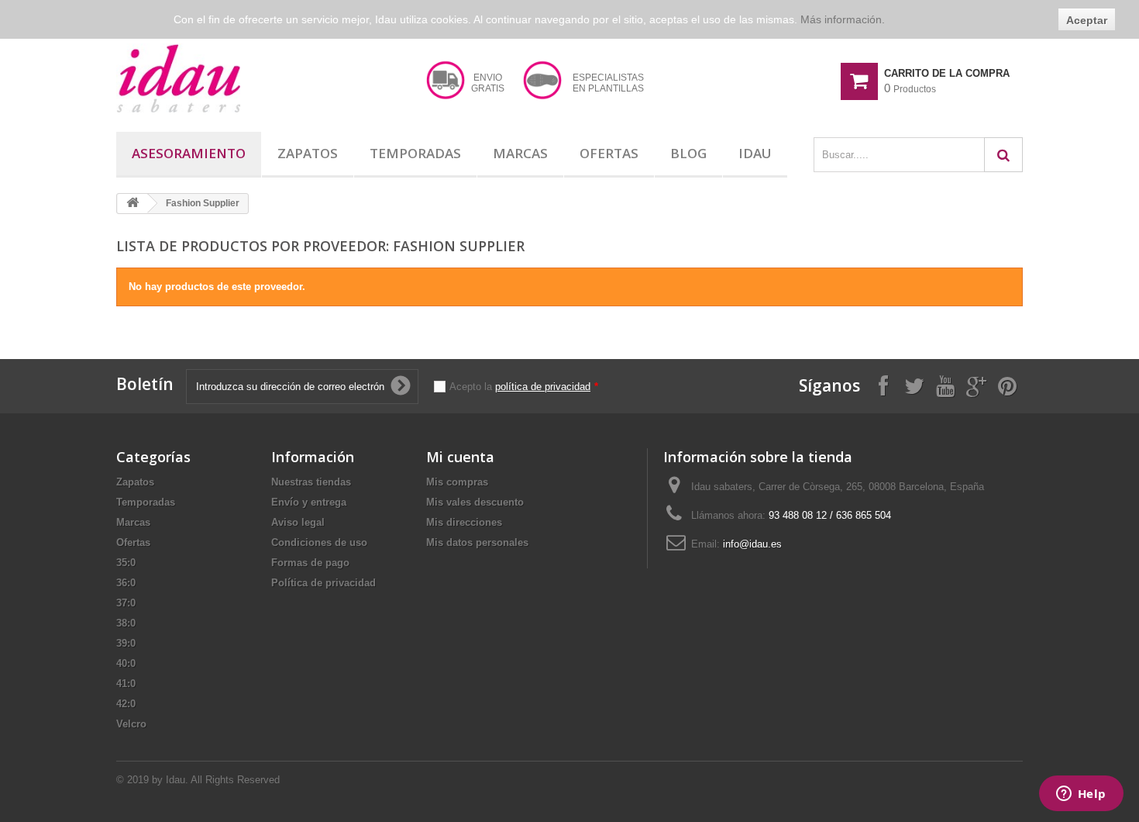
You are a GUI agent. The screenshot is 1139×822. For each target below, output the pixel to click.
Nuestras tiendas (311, 482)
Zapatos (307, 153)
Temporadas (415, 153)
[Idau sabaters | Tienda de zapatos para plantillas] (259, 77)
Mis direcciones (464, 522)
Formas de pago (310, 562)
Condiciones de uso (319, 542)
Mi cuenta (460, 456)
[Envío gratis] (445, 80)
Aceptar (1086, 20)
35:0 (126, 562)
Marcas (520, 153)
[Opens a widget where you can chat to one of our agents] (1081, 794)
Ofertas (609, 153)
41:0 (126, 683)
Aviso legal (298, 522)
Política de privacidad (323, 583)
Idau (755, 153)
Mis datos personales (477, 542)
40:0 (126, 663)
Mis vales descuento (475, 502)
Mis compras (457, 482)
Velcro (131, 724)
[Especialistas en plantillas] (542, 80)
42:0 (126, 704)
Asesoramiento (189, 153)
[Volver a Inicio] (132, 203)
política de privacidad (542, 386)
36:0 (126, 583)
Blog (688, 153)
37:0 (126, 603)
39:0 (126, 643)
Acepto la (523, 386)
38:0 (126, 623)
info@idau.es (752, 544)
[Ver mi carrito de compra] (859, 81)
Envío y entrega (308, 502)
